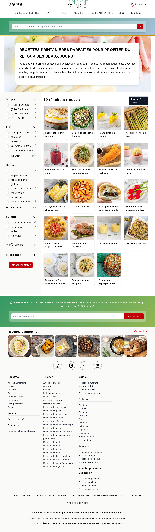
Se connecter (140, 4)
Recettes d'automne (88, 383)
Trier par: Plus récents (137, 100)
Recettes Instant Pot (89, 462)
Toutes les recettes (26, 13)
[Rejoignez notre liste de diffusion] (17, 4)
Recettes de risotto (52, 453)
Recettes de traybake (53, 467)
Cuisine (78, 13)
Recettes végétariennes (90, 489)
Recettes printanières (89, 393)
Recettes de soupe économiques (59, 463)
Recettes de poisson (89, 479)
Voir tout (139, 331)
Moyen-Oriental (86, 437)
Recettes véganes (87, 486)
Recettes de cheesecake (55, 407)
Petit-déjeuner (15, 400)
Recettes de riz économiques (57, 456)
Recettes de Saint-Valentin (56, 460)
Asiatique (83, 405)
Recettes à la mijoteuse (90, 452)
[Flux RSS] (21, 4)
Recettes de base (51, 404)
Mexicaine (84, 433)
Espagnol (83, 412)
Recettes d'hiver (87, 390)
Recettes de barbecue (89, 459)
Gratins (46, 390)
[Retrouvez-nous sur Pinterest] (13, 4)
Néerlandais (85, 440)
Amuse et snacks (51, 383)
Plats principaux (15, 404)
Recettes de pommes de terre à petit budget (58, 437)
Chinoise (83, 409)
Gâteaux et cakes (16, 397)
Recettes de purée (52, 446)
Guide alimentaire (102, 13)
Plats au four (49, 397)
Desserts (12, 390)
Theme (62, 13)
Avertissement (23, 496)
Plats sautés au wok (53, 400)
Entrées (11, 393)
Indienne (83, 423)
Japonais (83, 430)
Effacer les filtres (21, 265)
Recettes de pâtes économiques (58, 425)
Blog (122, 13)
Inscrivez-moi (134, 316)
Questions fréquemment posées (98, 496)
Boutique (136, 13)
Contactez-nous (131, 496)
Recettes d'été (86, 386)
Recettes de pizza (52, 428)
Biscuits (47, 386)
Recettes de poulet (52, 442)
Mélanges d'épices (52, 393)
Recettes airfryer (87, 455)
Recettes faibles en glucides (21, 431)
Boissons (12, 386)
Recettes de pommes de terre (57, 432)
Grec (81, 419)
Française (84, 416)
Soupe (11, 407)
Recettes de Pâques (53, 421)
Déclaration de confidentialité (55, 496)
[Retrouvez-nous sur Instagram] (9, 4)
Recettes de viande (88, 482)
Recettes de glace (52, 411)
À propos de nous (77, 503)
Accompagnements (17, 383)
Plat (47, 13)
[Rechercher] (140, 26)
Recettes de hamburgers (55, 414)
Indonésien (84, 426)
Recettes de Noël (16, 419)
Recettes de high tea (53, 418)
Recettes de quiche (52, 449)
